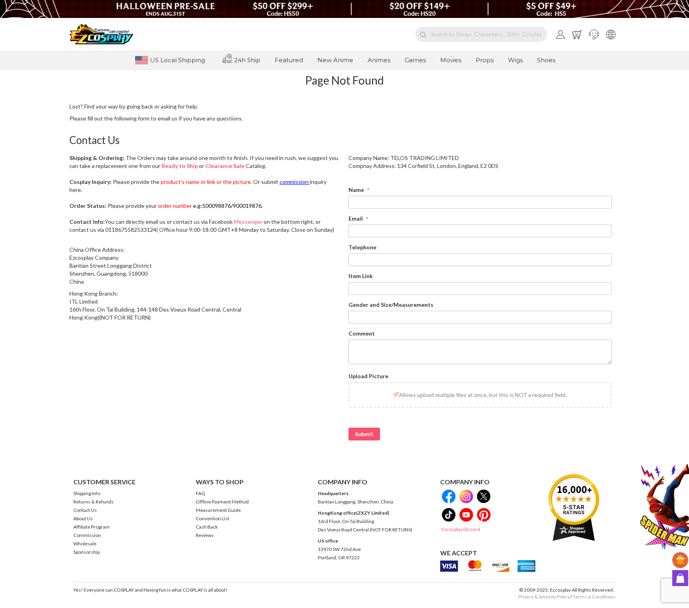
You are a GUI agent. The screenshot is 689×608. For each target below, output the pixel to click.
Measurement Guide (218, 510)
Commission (87, 535)
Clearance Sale (224, 165)
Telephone (362, 247)
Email (356, 218)
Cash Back (207, 527)
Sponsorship (86, 552)
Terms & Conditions (594, 597)
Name (356, 189)
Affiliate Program (91, 527)
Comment (361, 333)
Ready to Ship (179, 165)
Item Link (360, 275)
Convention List (212, 518)
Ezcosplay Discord (460, 529)
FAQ (200, 493)
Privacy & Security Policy (544, 597)
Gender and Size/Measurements (390, 304)
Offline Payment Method (222, 502)
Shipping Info (86, 493)
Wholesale (84, 544)
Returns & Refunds (93, 502)
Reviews (205, 535)
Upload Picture (368, 376)
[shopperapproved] (573, 507)
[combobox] (481, 34)
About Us (83, 518)
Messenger (248, 221)
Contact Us (85, 510)
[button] (594, 34)
